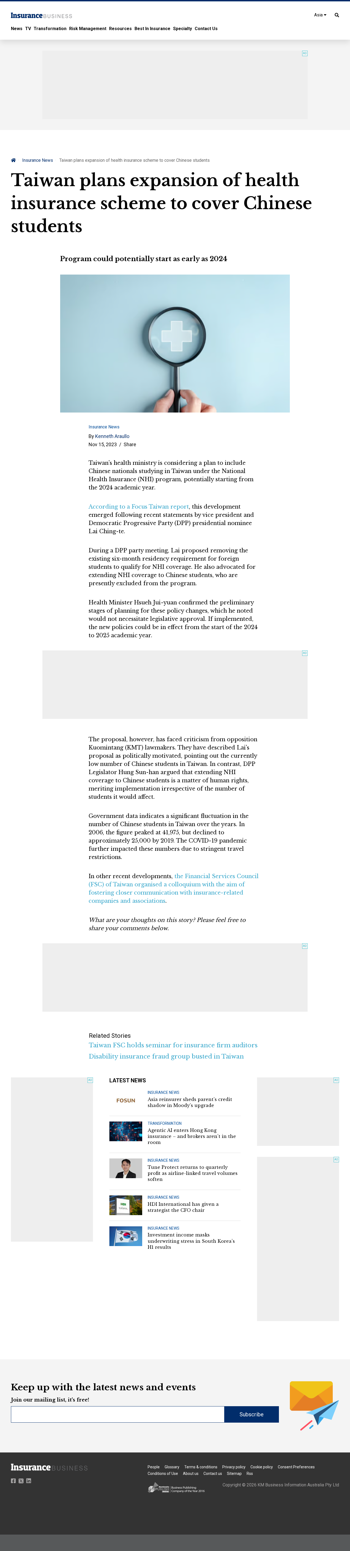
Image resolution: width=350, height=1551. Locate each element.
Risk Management (87, 28)
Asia (319, 15)
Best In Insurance (152, 28)
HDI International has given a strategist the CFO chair (183, 1207)
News (16, 28)
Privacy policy (234, 1467)
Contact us (212, 1473)
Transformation (50, 28)
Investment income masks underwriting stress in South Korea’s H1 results (191, 1241)
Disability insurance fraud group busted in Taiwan (166, 1056)
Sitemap (234, 1473)
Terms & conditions (200, 1467)
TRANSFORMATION (165, 1123)
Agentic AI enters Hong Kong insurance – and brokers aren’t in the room (192, 1136)
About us (191, 1473)
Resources (120, 28)
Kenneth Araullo (112, 436)
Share (130, 444)
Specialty (182, 28)
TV (28, 28)
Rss (250, 1473)
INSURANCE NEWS (163, 1092)
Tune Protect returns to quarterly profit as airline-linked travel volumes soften (193, 1173)
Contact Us (206, 28)
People (154, 1467)
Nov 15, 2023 (103, 444)
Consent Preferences (296, 1467)
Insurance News (37, 160)
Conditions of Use (163, 1473)
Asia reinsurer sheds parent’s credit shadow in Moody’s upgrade (190, 1102)
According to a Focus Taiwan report (139, 506)
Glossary (172, 1467)
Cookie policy (261, 1467)
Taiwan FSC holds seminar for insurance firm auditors (173, 1045)
